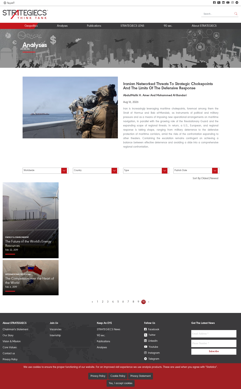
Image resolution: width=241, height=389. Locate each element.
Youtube (152, 347)
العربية (10, 2)
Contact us (9, 353)
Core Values (10, 347)
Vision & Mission (12, 341)
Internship (55, 335)
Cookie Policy (117, 376)
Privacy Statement (140, 376)
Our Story (8, 335)
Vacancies (55, 329)
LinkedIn (152, 341)
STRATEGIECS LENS (132, 26)
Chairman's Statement (15, 329)
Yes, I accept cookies (120, 383)
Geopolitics (31, 26)
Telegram (153, 359)
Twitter (149, 335)
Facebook (153, 329)
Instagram (153, 353)
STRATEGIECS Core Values (209, 32)
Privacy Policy (10, 359)
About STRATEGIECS (204, 26)
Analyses (62, 26)
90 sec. (168, 26)
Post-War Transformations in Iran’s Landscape (76, 33)
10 (143, 301)
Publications (94, 26)
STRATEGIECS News (108, 329)
